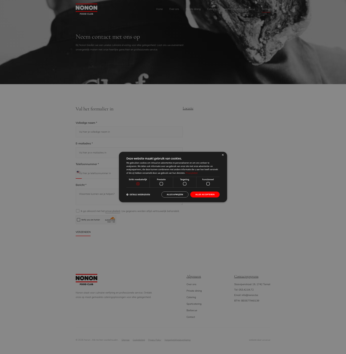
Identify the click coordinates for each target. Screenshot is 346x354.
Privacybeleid (191, 173)
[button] (138, 194)
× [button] (223, 155)
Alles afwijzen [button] (175, 194)
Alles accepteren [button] (204, 194)
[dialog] (173, 177)
